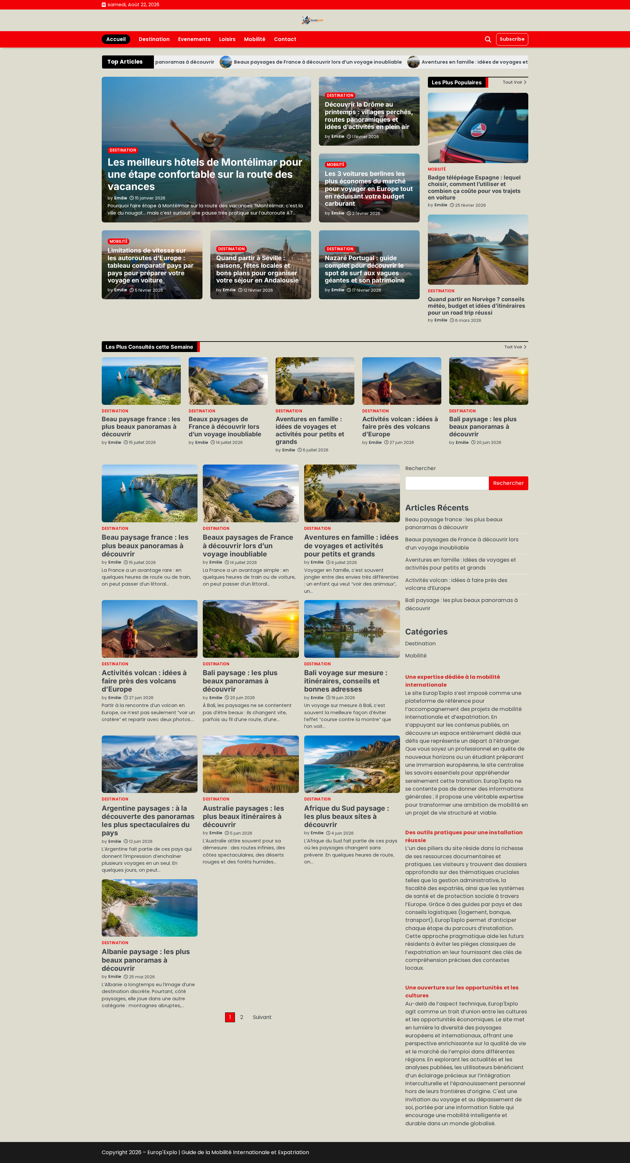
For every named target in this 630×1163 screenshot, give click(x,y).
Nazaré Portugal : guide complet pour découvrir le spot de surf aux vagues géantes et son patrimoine (365, 269)
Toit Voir (513, 347)
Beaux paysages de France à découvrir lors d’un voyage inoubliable (290, 62)
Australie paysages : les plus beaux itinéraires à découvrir (243, 816)
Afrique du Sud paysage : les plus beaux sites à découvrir (346, 816)
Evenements (194, 39)
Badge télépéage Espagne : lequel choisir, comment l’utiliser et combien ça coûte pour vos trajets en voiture (474, 187)
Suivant (262, 1017)
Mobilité (254, 39)
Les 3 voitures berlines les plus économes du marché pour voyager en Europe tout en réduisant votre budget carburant (369, 188)
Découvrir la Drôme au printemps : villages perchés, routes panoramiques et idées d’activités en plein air (369, 116)
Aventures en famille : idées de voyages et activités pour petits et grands (486, 62)
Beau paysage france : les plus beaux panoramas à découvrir (141, 426)
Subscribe (512, 39)
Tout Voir (512, 82)
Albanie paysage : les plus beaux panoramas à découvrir (146, 959)
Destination (154, 39)
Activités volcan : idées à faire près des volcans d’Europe (400, 426)
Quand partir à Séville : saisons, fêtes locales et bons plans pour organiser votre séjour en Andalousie (257, 269)
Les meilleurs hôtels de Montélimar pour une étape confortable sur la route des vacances (205, 174)
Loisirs (227, 39)
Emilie (440, 205)
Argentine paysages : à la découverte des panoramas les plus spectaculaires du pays (148, 820)
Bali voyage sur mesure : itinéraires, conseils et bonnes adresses (346, 681)
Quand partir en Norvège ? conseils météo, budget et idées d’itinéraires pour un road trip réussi (476, 306)
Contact (285, 39)
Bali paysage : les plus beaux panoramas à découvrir (483, 426)
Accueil (116, 39)
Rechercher (420, 468)
